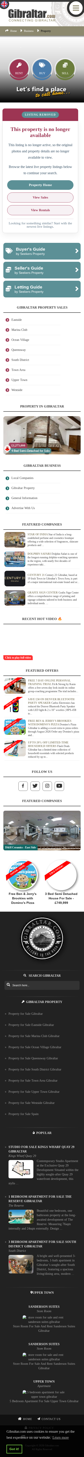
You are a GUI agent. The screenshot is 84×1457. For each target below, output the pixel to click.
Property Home (40, 185)
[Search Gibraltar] (8, 985)
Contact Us (51, 1419)
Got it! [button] (14, 1449)
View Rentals (40, 210)
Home (13, 31)
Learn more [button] (60, 1437)
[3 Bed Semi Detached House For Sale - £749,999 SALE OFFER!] (61, 857)
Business (29, 31)
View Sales (40, 197)
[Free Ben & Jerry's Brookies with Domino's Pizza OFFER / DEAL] (22, 857)
